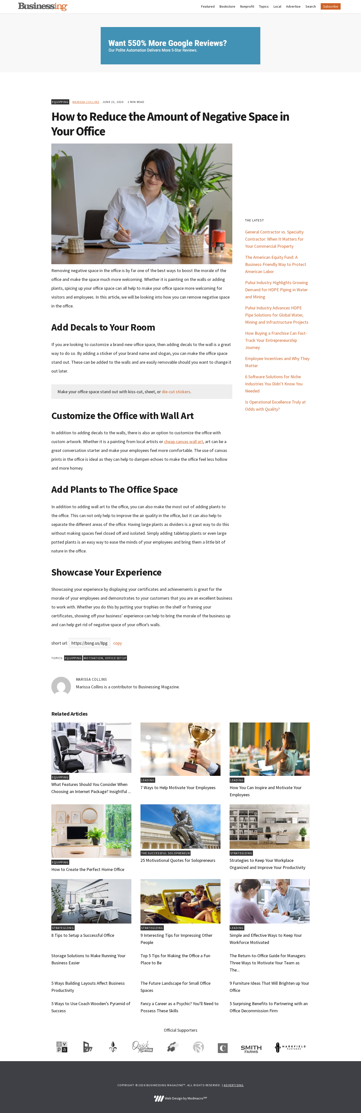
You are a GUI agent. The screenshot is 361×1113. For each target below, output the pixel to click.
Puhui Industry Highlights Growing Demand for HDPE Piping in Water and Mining (276, 290)
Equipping (60, 102)
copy (117, 643)
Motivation (93, 658)
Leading (147, 780)
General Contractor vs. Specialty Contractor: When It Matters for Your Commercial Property (274, 239)
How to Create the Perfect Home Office (87, 869)
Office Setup (115, 658)
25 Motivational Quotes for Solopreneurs (177, 860)
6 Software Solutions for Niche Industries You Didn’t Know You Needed (274, 384)
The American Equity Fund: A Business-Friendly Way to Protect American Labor (275, 264)
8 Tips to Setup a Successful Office (82, 935)
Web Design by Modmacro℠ (185, 1098)
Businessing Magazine (42, 7)
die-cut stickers (176, 391)
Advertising (234, 1085)
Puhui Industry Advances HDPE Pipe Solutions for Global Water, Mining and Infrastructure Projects (276, 315)
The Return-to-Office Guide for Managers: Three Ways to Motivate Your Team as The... (268, 963)
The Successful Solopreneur (165, 853)
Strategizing (241, 853)
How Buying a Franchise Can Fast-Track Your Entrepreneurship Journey (276, 340)
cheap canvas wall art (183, 441)
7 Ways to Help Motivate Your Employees (178, 787)
